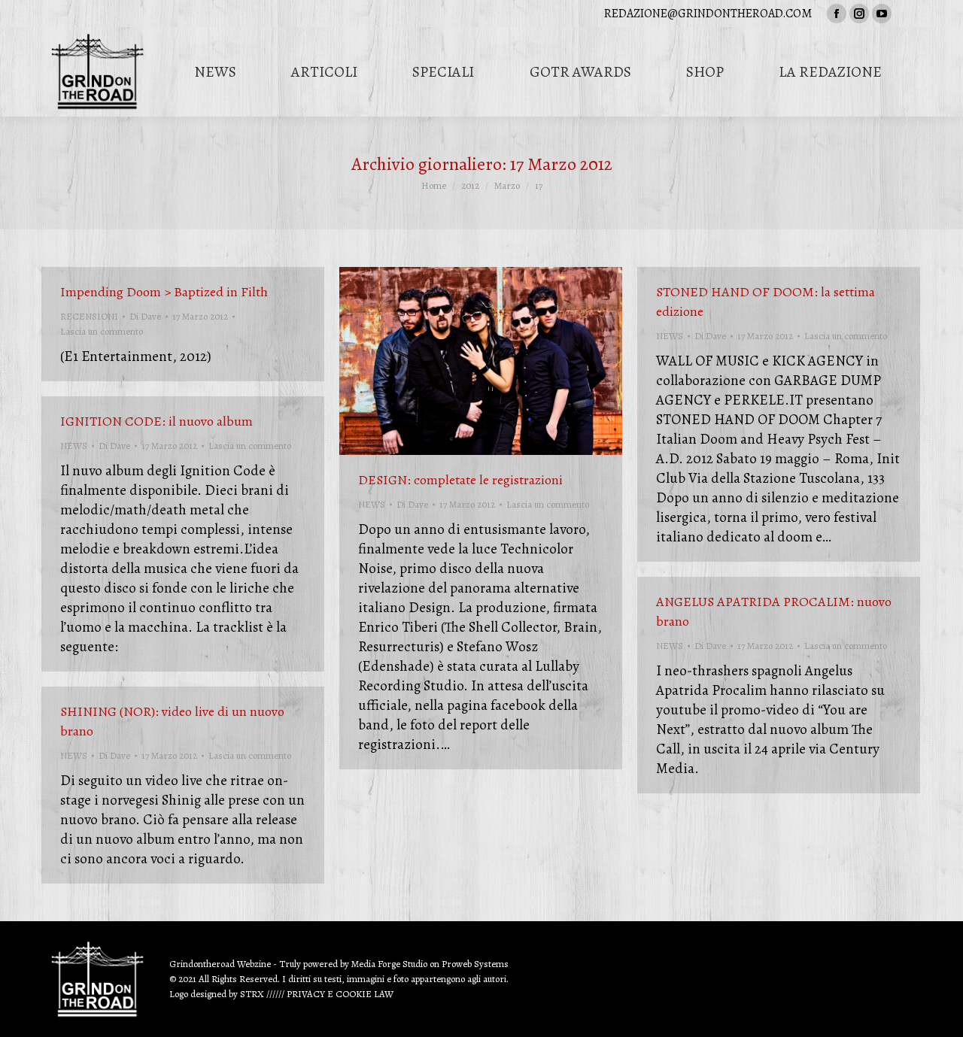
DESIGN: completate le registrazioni (460, 480)
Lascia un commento (101, 331)
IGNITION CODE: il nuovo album (156, 421)
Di (145, 316)
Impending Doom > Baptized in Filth (164, 292)
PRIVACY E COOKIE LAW (340, 993)
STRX (252, 993)
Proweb (457, 963)
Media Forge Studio (390, 963)
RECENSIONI (89, 316)
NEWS (371, 504)
